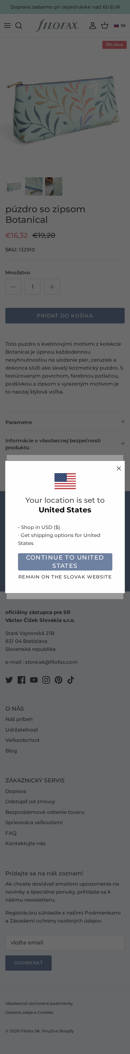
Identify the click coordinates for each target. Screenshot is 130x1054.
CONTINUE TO (65, 562)
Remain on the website (64, 577)
